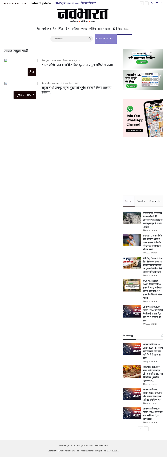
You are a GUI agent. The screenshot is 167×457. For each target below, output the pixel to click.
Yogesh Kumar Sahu (52, 60)
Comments (154, 201)
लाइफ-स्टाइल (104, 29)
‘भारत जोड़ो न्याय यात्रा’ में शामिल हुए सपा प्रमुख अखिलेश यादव (77, 65)
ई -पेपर (122, 29)
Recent (128, 201)
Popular (141, 201)
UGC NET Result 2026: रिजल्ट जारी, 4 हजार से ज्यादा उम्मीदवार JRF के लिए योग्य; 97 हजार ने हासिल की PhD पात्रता (152, 289)
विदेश (60, 29)
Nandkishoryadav (51, 83)
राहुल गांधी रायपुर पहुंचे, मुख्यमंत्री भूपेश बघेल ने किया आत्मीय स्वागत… (76, 90)
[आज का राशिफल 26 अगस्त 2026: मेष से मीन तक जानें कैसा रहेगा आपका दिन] (132, 413)
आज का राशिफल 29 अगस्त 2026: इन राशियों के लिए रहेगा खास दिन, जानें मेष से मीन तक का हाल (153, 313)
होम (38, 29)
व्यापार (84, 29)
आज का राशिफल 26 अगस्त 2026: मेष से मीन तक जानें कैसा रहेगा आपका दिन (152, 414)
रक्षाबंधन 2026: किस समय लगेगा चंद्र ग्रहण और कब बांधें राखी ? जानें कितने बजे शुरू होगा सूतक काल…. (153, 374)
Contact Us (53, 451)
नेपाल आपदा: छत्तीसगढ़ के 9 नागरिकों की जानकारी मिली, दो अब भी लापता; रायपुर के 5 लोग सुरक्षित (152, 220)
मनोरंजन (75, 29)
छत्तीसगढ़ (46, 29)
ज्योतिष (92, 29)
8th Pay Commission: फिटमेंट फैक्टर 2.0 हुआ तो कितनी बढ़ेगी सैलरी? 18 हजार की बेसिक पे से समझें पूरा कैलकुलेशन (153, 265)
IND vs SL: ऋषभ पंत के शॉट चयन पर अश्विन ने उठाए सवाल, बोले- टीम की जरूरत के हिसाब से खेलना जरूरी (152, 242)
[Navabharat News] (83, 15)
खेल (67, 29)
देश (54, 29)
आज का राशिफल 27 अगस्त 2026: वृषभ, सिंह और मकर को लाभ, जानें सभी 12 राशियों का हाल (152, 395)
